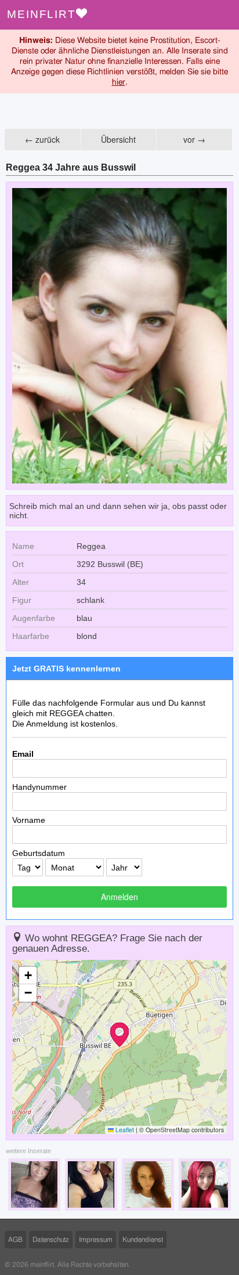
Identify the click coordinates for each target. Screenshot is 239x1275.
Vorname (28, 820)
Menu (224, 15)
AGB (15, 1239)
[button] (119, 1035)
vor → (194, 139)
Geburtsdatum (38, 853)
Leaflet (124, 1129)
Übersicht (118, 139)
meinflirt (41, 14)
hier (118, 82)
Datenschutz (50, 1239)
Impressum (96, 1239)
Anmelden (119, 896)
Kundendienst (142, 1239)
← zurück (42, 139)
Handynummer (39, 787)
